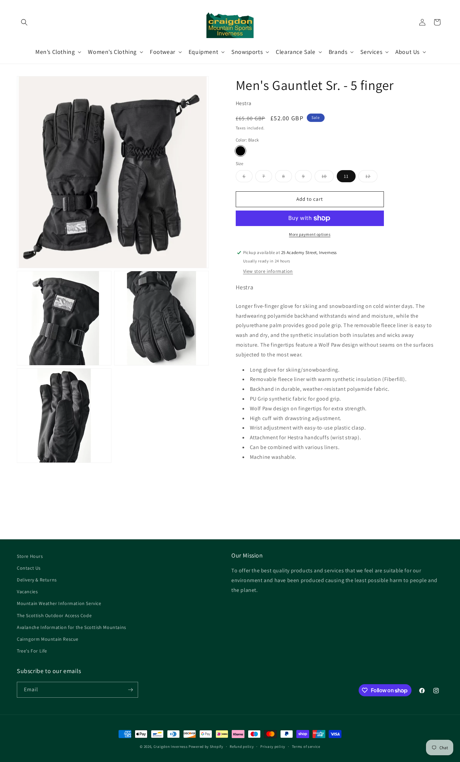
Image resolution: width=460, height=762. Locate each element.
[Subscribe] (130, 690)
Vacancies (27, 592)
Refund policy (242, 746)
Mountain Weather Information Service (59, 603)
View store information (268, 271)
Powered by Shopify (206, 746)
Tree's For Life (32, 651)
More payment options (309, 234)
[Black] (240, 151)
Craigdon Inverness (171, 746)
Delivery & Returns (37, 580)
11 (346, 176)
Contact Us (29, 568)
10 (328, 177)
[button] (24, 22)
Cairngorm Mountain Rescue (47, 639)
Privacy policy (272, 746)
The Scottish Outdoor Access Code (54, 615)
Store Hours (30, 556)
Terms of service (306, 746)
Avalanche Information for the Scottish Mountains (71, 627)
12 (371, 177)
